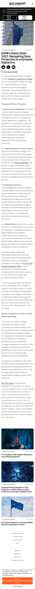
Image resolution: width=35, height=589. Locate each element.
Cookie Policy (17, 540)
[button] (32, 4)
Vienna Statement (21, 163)
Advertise (17, 554)
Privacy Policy (17, 537)
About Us (17, 550)
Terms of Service (17, 533)
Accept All (17, 579)
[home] (15, 3)
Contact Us (17, 557)
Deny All (17, 583)
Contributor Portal (17, 560)
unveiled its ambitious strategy (19, 79)
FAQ (17, 543)
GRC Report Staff (10, 72)
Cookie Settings (17, 586)
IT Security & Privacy (8, 50)
